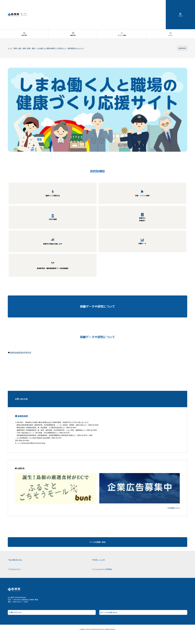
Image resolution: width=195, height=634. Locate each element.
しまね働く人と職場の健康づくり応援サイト (51, 48)
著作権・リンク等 (99, 560)
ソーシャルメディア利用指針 (102, 569)
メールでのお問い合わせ (109, 612)
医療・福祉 (17, 48)
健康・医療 (26, 48)
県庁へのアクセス (16, 612)
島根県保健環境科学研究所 (20, 352)
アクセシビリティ (15, 569)
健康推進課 (182, 48)
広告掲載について (174, 508)
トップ (10, 48)
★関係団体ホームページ (76, 48)
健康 (33, 48)
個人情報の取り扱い (15, 560)
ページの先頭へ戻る (97, 542)
